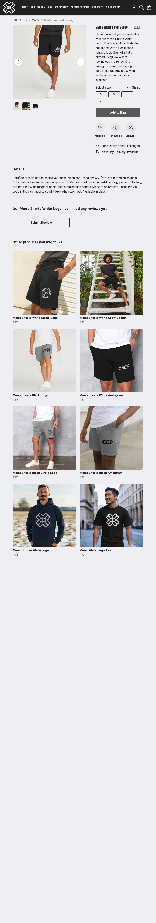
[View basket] (149, 7)
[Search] (141, 7)
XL (101, 102)
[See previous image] (18, 62)
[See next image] (80, 62)
